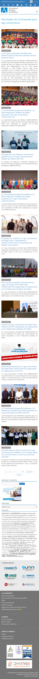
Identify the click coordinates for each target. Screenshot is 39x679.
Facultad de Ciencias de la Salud (11, 519)
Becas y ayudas (6, 622)
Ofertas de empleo (7, 605)
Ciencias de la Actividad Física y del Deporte (22, 515)
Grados (4, 634)
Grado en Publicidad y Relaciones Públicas (19, 539)
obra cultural (5, 546)
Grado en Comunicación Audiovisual (20, 532)
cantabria (7, 515)
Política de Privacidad (31, 674)
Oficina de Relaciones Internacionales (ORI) (14, 598)
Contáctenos (20, 674)
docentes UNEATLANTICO (15, 517)
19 (22, 472)
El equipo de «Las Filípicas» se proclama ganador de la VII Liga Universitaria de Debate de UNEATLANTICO (17, 156)
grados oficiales (20, 542)
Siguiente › (30, 472)
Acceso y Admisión (7, 619)
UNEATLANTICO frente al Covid (10, 609)
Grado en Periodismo (9, 538)
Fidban (19, 521)
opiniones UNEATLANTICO (20, 546)
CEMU (3, 600)
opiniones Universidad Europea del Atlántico (19, 547)
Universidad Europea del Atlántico (19, 554)
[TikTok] (35, 5)
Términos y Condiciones (31, 676)
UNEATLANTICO (20, 551)
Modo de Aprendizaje (8, 596)
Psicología (4, 550)
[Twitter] (8, 5)
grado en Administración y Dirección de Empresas (19, 526)
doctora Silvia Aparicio (30, 517)
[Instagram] (13, 5)
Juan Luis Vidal (30, 544)
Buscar (22, 483)
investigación (29, 542)
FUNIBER (23, 524)
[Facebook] (3, 5)
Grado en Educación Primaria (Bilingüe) (12, 534)
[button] (35, 1)
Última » (19, 475)
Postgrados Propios (7, 638)
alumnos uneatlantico (11, 513)
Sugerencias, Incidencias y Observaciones (14, 607)
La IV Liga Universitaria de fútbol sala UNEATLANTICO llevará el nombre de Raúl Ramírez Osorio (18, 55)
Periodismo (32, 548)
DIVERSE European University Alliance (13, 1)
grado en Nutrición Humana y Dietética (21, 536)
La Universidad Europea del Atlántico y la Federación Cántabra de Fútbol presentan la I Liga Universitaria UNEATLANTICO (19, 410)
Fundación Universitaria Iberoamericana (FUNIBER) (18, 524)
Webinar (20, 556)
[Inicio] (9, 10)
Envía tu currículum (7, 602)
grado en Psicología (25, 538)
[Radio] (31, 5)
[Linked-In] (21, 5)
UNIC (35, 552)
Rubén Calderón (21, 549)
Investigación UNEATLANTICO (18, 543)
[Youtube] (17, 5)
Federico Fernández (11, 521)
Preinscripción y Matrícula (9, 624)
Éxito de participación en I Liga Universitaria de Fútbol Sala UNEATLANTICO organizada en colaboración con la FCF (19, 368)
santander (31, 550)
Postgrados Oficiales (8, 636)
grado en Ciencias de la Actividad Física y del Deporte (19, 528)
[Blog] (26, 5)
